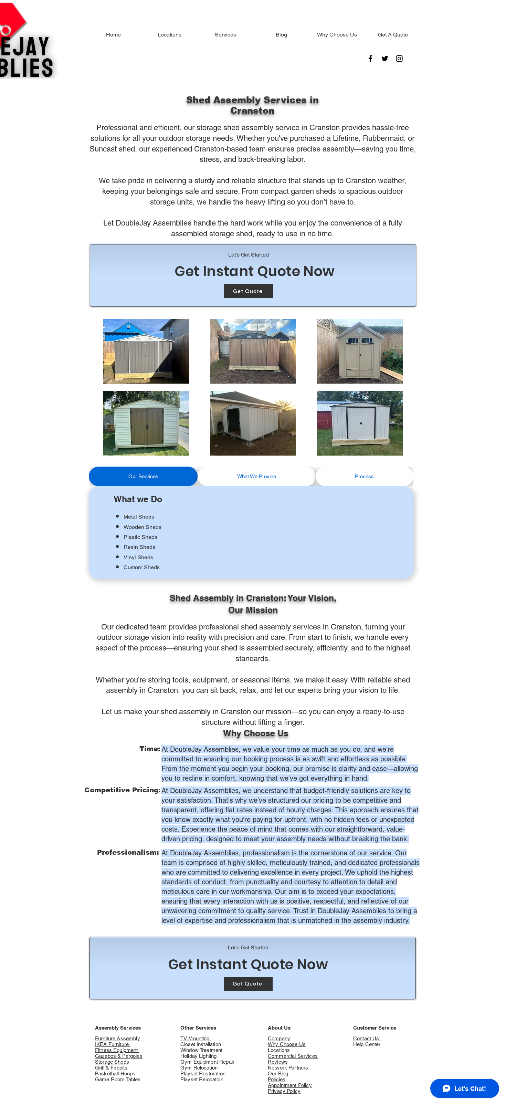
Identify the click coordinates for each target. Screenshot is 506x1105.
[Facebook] (370, 58)
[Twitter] (384, 58)
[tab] (143, 476)
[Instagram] (399, 58)
